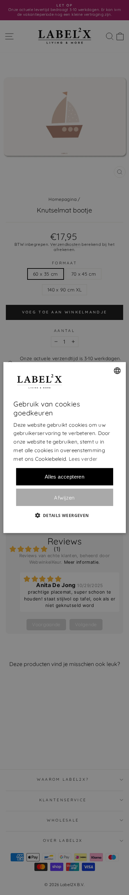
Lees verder (83, 458)
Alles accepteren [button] (64, 477)
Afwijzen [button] (64, 497)
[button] (64, 515)
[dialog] (64, 447)
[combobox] (117, 370)
